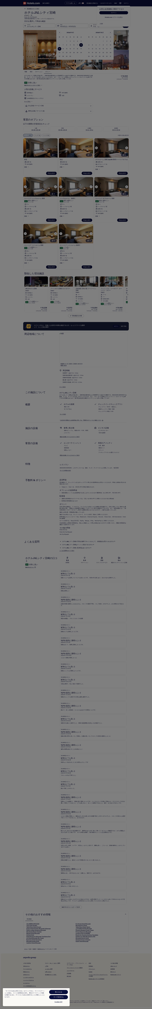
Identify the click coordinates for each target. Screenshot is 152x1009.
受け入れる (58, 992)
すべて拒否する (59, 997)
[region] (36, 997)
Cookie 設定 (58, 1002)
